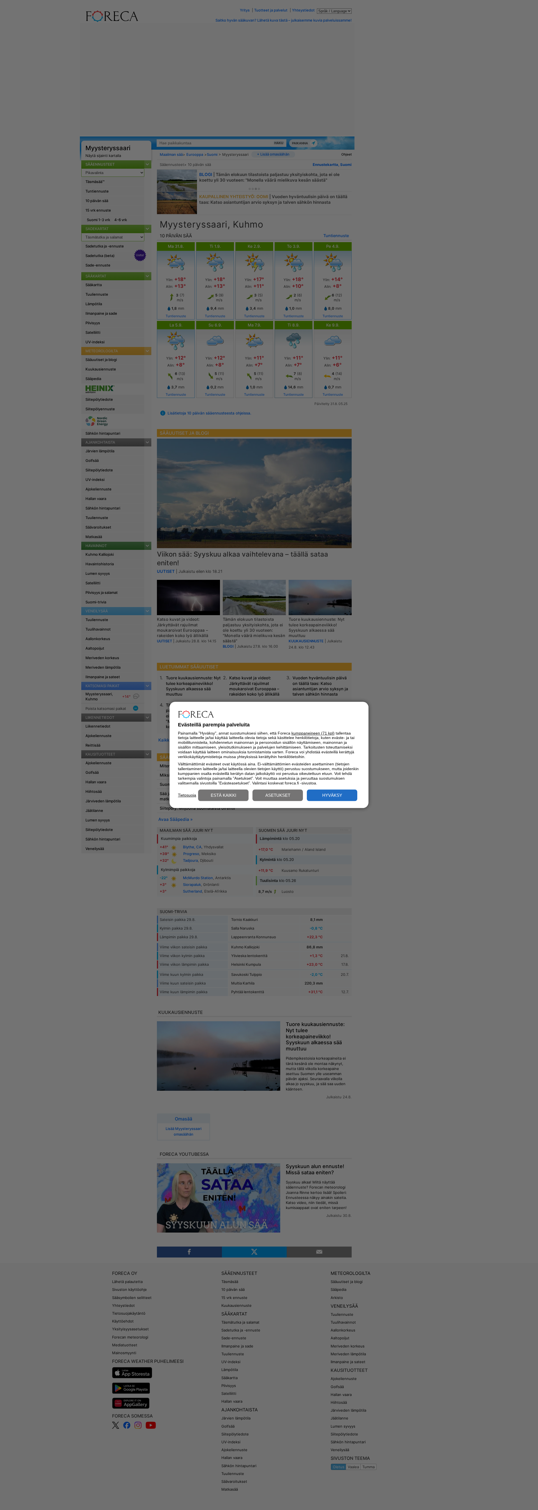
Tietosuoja (187, 795)
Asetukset (277, 795)
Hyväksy (332, 795)
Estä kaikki (223, 795)
